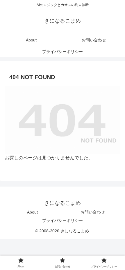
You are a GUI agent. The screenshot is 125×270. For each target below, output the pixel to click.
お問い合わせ (93, 212)
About (32, 212)
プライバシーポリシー (62, 220)
